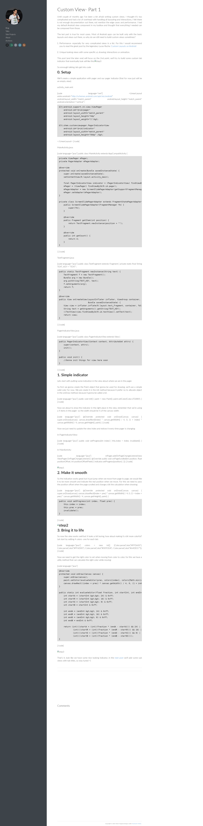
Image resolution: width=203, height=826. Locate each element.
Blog (7, 28)
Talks (7, 31)
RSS (24, 45)
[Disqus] (99, 736)
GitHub (15, 45)
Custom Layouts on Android (123, 46)
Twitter (19, 45)
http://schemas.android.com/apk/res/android (92, 96)
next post (119, 658)
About (8, 38)
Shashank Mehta (136, 823)
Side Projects (11, 34)
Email (7, 45)
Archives (9, 41)
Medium (11, 45)
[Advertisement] (24, 64)
